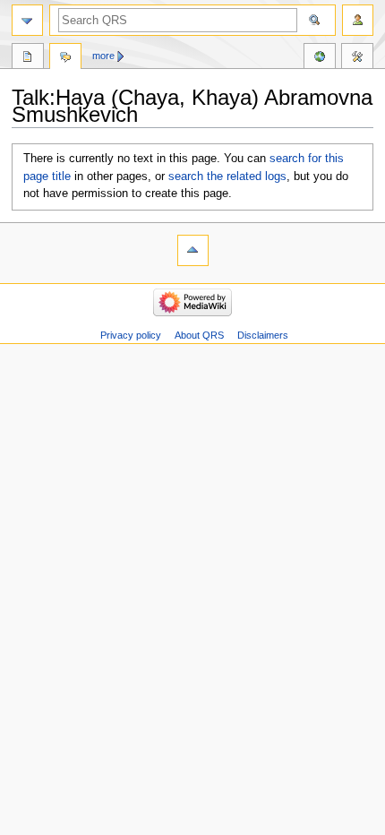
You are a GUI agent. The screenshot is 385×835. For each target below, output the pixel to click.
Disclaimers (262, 335)
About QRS (199, 335)
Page (28, 58)
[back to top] (193, 250)
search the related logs (227, 176)
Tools (357, 58)
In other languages (319, 58)
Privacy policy (130, 335)
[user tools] (357, 20)
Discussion (65, 58)
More (103, 55)
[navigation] (27, 20)
